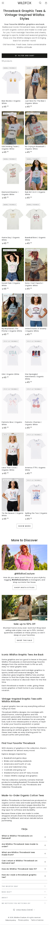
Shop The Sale (24, 640)
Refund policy (11, 920)
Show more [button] (24, 526)
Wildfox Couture (20, 917)
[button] (40, 3)
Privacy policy (23, 920)
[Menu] (3, 3)
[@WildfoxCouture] (24, 557)
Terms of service (37, 920)
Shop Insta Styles (24, 587)
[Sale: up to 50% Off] (24, 607)
